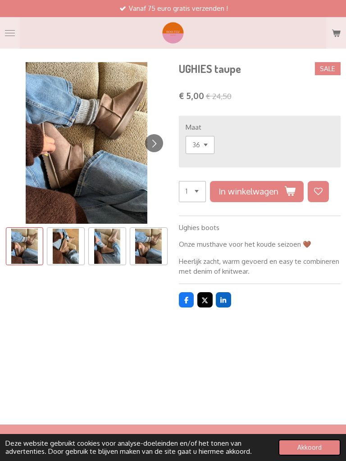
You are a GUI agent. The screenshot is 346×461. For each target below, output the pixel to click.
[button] (25, 246)
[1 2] (192, 191)
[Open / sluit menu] (10, 33)
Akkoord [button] (309, 447)
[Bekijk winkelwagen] (336, 33)
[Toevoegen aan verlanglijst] (318, 191)
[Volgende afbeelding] (154, 143)
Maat (193, 127)
